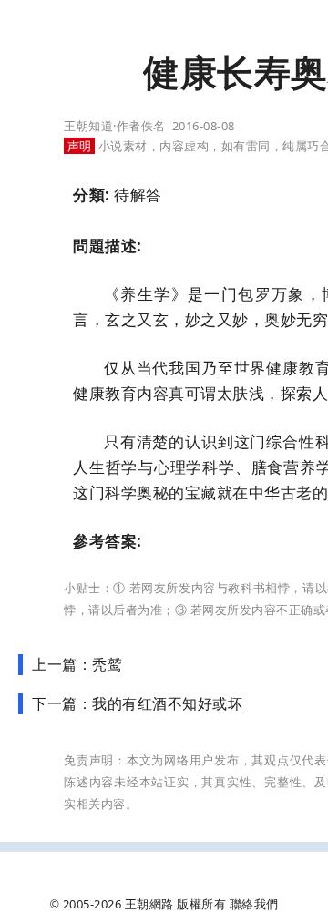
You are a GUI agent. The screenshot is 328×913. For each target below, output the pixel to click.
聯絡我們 (254, 904)
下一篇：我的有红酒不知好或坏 (137, 703)
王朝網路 (149, 904)
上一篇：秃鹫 (77, 664)
